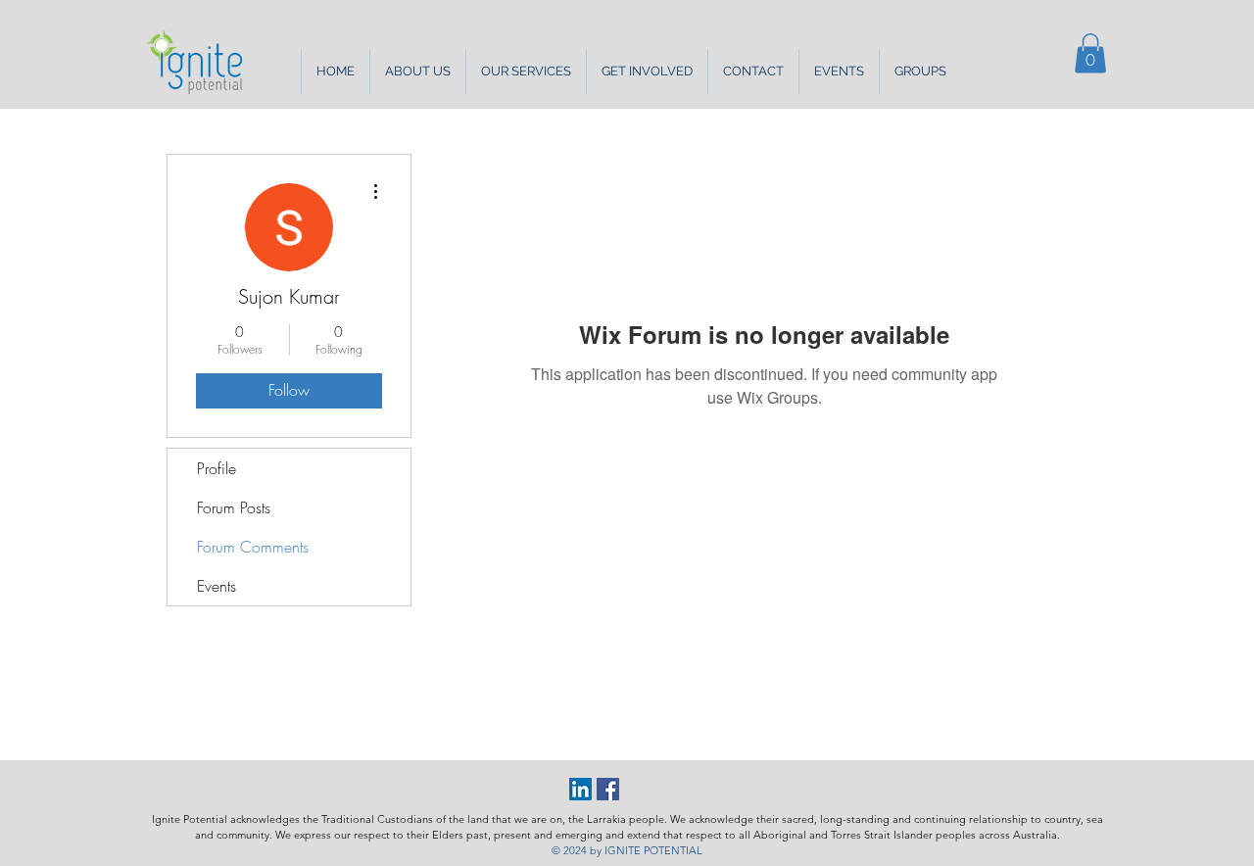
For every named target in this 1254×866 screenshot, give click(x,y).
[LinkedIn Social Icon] (580, 789)
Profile (216, 468)
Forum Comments (253, 546)
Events (216, 586)
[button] (417, 71)
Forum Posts (233, 507)
